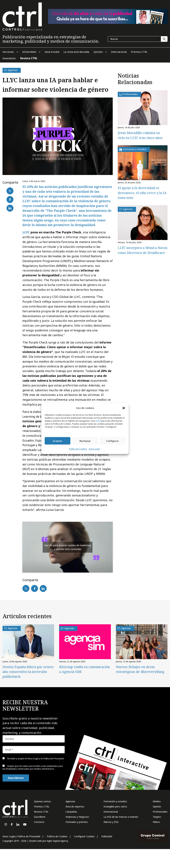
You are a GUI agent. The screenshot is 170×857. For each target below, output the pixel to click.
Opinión (157, 806)
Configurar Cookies (84, 836)
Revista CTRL (41, 811)
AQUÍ (98, 421)
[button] (123, 408)
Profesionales (160, 811)
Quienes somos (42, 801)
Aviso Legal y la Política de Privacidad (45, 758)
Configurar (112, 441)
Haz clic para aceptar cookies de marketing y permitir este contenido (67, 547)
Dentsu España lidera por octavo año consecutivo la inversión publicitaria (27, 672)
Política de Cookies (78, 449)
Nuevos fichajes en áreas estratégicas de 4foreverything (140, 669)
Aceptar (57, 441)
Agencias (70, 801)
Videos (156, 821)
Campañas (71, 811)
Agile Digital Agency (57, 840)
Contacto (39, 821)
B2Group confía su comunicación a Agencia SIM (84, 669)
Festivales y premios (77, 821)
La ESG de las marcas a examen (121, 816)
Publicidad (106, 836)
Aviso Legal (94, 449)
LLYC (26, 232)
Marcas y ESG (111, 821)
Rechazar (85, 441)
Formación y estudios (115, 801)
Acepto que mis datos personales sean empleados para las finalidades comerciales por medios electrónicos (32, 767)
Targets (157, 816)
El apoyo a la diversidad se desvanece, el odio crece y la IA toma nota (142, 193)
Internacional (111, 811)
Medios (157, 801)
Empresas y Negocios (77, 816)
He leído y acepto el (35, 758)
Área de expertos (75, 806)
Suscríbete (39, 816)
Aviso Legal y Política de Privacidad (21, 836)
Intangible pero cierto (115, 806)
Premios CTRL (41, 806)
